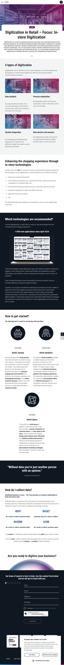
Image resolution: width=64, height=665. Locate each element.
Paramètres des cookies (43, 660)
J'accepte (41, 608)
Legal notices (17, 658)
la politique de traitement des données (44, 608)
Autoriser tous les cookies (50, 654)
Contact (8, 658)
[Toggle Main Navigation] (2, 2)
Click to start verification (38, 614)
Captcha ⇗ (44, 615)
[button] (62, 338)
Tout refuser (32, 654)
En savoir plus (28, 650)
